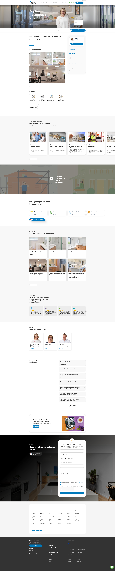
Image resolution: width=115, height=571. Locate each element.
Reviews (50, 30)
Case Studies (44, 30)
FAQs (58, 30)
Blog (65, 2)
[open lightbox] (40, 58)
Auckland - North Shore (81, 549)
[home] (33, 2)
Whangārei (69, 563)
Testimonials (55, 2)
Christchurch (70, 554)
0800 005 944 (72, 49)
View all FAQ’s (72, 405)
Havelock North (43, 512)
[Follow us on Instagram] (30, 550)
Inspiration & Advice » (53, 540)
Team (54, 30)
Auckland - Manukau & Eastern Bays (71, 550)
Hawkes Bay (72, 53)
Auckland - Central (71, 547)
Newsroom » (51, 559)
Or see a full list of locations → (37, 530)
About (30, 30)
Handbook (62, 30)
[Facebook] (70, 58)
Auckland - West (79, 552)
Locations (59, 2)
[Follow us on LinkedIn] (35, 550)
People (63, 2)
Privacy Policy (79, 482)
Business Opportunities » (53, 552)
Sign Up (35, 545)
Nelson (69, 557)
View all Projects (33, 284)
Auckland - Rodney (71, 552)
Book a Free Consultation (76, 43)
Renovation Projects (49, 2)
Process (34, 30)
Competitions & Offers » (53, 547)
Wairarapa (69, 561)
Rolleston (78, 557)
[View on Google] (31, 308)
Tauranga (69, 559)
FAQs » (50, 561)
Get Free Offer (36, 426)
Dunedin (78, 554)
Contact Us (79, 2)
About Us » (51, 545)
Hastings (42, 510)
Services (39, 30)
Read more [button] (33, 314)
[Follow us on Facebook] (32, 550)
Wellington (79, 561)
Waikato (78, 559)
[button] (42, 3)
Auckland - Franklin (80, 547)
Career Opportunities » (53, 554)
